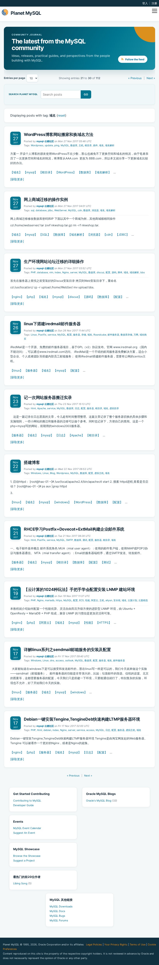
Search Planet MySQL (23, 94)
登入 (145, 3)
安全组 (116, 600)
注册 (154, 3)
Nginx (65, 272)
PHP (33, 272)
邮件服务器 (113, 334)
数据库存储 (126, 334)
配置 (108, 272)
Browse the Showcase (27, 855)
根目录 (88, 145)
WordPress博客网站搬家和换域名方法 (58, 134)
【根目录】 (46, 172)
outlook (69, 660)
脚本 (120, 272)
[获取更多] (17, 179)
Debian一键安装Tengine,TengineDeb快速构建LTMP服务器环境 (82, 719)
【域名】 (16, 172)
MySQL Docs (57, 911)
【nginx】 (17, 297)
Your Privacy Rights (115, 944)
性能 (87, 600)
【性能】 (88, 622)
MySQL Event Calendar (27, 828)
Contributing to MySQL (27, 800)
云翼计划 (132, 600)
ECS (81, 600)
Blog (52, 473)
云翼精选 (143, 600)
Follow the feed (134, 59)
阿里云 (94, 600)
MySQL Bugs (57, 915)
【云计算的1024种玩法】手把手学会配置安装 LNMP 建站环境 (79, 589)
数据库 (73, 145)
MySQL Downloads (61, 906)
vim (51, 272)
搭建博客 (32, 462)
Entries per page (14, 78)
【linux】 (16, 370)
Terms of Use (137, 944)
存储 (83, 334)
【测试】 (106, 562)
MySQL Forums (59, 920)
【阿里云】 (45, 622)
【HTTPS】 (103, 622)
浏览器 (95, 210)
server (73, 272)
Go (86, 94)
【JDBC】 (122, 234)
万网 (136, 334)
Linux (34, 334)
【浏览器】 (94, 234)
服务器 (76, 334)
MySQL (65, 145)
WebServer (60, 210)
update (49, 145)
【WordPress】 (65, 172)
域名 (101, 145)
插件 (95, 145)
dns (52, 660)
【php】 (30, 297)
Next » (151, 78)
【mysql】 (30, 172)
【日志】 (61, 435)
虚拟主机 (99, 473)
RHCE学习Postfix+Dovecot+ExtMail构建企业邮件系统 (74, 529)
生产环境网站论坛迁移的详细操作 (54, 261)
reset (61, 115)
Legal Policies (94, 944)
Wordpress (37, 145)
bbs (142, 272)
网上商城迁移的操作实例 (46, 199)
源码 (114, 272)
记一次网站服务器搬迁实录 (48, 397)
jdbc (50, 210)
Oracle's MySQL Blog (101, 800)
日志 (77, 408)
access (60, 660)
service (52, 334)
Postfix (42, 334)
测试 (85, 540)
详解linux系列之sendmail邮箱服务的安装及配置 (67, 649)
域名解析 (109, 145)
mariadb (49, 600)
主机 (81, 145)
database (41, 210)
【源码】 (88, 297)
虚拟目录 (114, 408)
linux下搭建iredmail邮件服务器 (52, 323)
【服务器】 (31, 370)
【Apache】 (76, 435)
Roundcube (99, 334)
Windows (36, 473)
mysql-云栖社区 (45, 141)
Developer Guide (23, 805)
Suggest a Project (24, 860)
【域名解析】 (102, 172)
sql (32, 210)
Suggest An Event (24, 832)
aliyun (108, 600)
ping (56, 145)
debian (47, 730)
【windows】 (62, 502)
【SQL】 (44, 234)
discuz (100, 272)
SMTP (69, 540)
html (33, 408)
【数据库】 (85, 172)
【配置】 (118, 297)
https (59, 600)
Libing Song (22, 883)
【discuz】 (74, 297)
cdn (80, 210)
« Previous (135, 78)
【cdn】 (108, 234)
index (58, 272)
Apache (41, 408)
